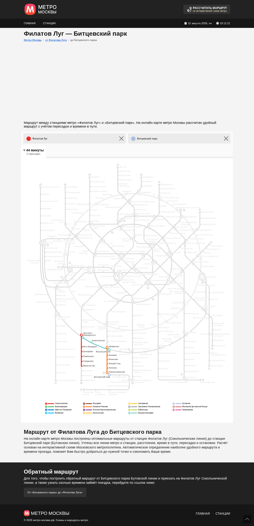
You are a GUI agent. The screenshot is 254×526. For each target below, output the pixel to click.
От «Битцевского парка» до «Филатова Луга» (55, 492)
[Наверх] (247, 519)
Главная (30, 23)
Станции (49, 23)
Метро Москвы (33, 39)
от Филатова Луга (56, 39)
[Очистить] (121, 138)
